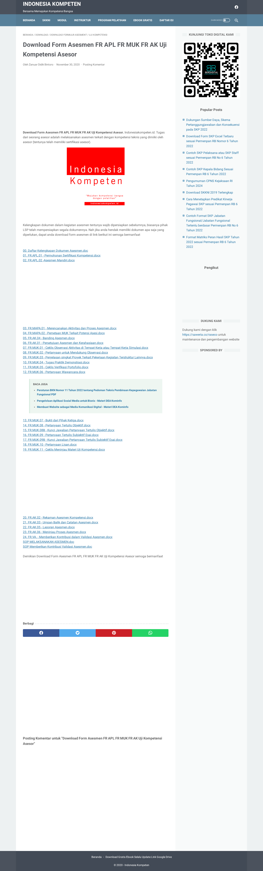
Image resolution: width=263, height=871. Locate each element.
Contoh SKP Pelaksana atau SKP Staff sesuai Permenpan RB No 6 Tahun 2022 (212, 157)
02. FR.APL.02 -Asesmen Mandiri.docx (49, 260)
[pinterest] (114, 633)
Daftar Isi (166, 20)
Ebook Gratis (142, 20)
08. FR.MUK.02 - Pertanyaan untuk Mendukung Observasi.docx (65, 352)
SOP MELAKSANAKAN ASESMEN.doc (48, 542)
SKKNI (46, 20)
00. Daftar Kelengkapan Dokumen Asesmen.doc (55, 250)
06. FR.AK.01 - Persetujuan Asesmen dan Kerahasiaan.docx (63, 343)
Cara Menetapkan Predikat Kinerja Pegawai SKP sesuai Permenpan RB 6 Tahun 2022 (212, 204)
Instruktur (82, 20)
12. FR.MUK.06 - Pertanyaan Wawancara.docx (54, 372)
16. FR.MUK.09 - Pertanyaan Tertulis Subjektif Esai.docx (61, 435)
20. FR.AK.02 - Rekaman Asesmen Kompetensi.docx (58, 517)
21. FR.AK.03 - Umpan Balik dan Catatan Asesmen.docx (60, 522)
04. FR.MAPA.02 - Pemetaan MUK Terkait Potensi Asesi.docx (64, 333)
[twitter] (77, 633)
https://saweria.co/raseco (199, 334)
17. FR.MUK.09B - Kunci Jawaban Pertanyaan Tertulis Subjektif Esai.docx (72, 440)
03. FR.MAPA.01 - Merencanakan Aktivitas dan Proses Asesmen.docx (69, 328)
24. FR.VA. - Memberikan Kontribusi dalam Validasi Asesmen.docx (67, 537)
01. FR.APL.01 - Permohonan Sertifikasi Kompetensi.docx (62, 255)
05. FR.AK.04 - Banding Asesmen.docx (49, 338)
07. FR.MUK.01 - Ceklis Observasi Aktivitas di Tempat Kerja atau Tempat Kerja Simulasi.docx (85, 348)
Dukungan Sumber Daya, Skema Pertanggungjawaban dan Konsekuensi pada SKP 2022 (213, 124)
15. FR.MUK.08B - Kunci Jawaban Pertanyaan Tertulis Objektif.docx (68, 430)
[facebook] (236, 7)
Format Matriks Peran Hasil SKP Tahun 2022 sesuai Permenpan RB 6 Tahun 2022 (212, 242)
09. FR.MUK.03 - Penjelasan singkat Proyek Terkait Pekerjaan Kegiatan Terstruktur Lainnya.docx (88, 357)
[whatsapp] (150, 633)
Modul (62, 20)
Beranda (29, 20)
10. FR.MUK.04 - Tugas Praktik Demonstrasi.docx (56, 362)
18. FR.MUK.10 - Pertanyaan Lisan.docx (50, 444)
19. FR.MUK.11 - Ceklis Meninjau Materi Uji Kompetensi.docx (64, 449)
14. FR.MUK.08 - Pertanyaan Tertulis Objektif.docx (56, 425)
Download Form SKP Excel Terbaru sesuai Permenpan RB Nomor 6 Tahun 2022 (212, 141)
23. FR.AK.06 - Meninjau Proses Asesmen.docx (54, 532)
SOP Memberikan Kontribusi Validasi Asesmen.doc (57, 546)
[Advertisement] (95, 98)
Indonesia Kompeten (52, 4)
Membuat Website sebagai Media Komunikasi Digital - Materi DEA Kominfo (82, 407)
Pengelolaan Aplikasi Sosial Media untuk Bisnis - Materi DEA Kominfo (79, 400)
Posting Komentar (94, 64)
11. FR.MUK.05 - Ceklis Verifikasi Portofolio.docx (55, 367)
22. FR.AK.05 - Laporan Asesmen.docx (49, 527)
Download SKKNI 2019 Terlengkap (209, 192)
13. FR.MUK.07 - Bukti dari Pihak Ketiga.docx (53, 420)
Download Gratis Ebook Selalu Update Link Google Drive (139, 856)
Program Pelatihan (112, 20)
